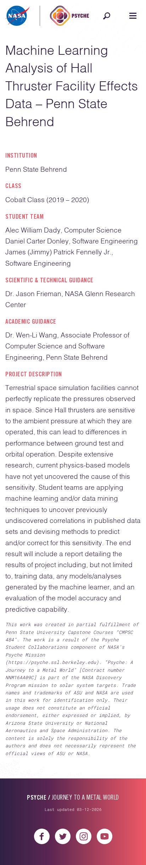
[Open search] (106, 16)
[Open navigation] (133, 16)
